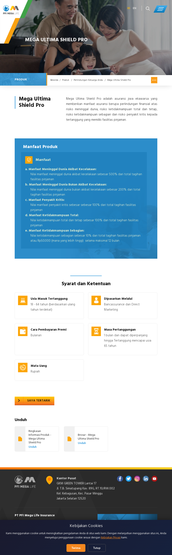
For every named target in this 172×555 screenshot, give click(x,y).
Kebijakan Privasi (111, 537)
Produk (65, 80)
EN (134, 8)
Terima (76, 548)
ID (128, 8)
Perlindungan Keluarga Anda (88, 80)
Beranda (54, 80)
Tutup (96, 548)
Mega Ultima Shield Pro (119, 80)
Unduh (32, 447)
